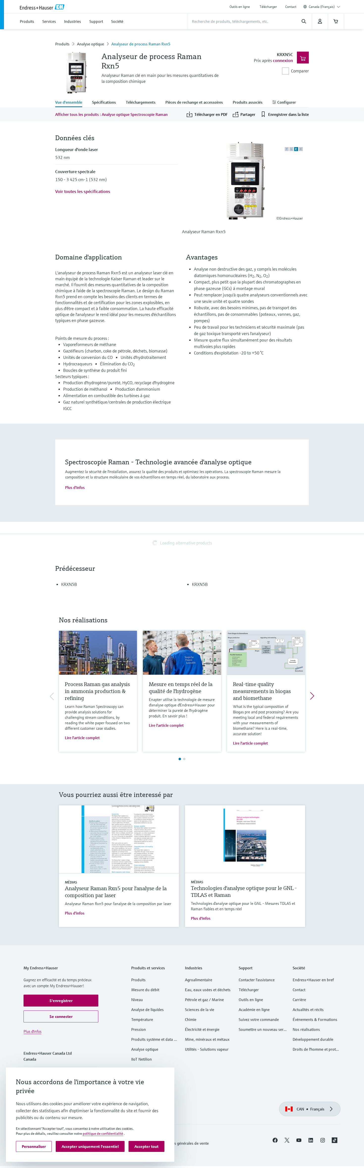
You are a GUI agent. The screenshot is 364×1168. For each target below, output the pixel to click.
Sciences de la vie (199, 1009)
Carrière (299, 999)
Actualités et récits (308, 1009)
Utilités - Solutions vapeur (207, 1049)
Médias (71, 882)
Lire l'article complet (82, 737)
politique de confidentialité (103, 1133)
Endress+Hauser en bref (313, 979)
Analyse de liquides (147, 1009)
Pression (138, 1029)
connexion (283, 60)
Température (142, 1019)
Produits (62, 43)
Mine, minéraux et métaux (207, 1039)
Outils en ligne (240, 6)
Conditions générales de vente (183, 1143)
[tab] (71, 102)
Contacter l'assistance (257, 979)
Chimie (190, 1019)
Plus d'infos (75, 487)
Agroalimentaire (198, 979)
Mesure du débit (145, 989)
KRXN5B (69, 584)
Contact (290, 6)
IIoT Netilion (141, 1059)
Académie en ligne (254, 1009)
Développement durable (313, 1039)
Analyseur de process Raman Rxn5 (140, 43)
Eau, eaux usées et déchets (208, 989)
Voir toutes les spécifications (82, 191)
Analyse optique (90, 43)
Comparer (300, 71)
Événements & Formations (315, 1019)
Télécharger (268, 6)
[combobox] (324, 6)
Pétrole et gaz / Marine (204, 999)
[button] (61, 1001)
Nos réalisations (306, 1029)
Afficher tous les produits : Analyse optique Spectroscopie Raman (111, 114)
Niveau (137, 999)
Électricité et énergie (202, 1029)
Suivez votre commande (259, 1019)
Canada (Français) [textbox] (322, 6)
